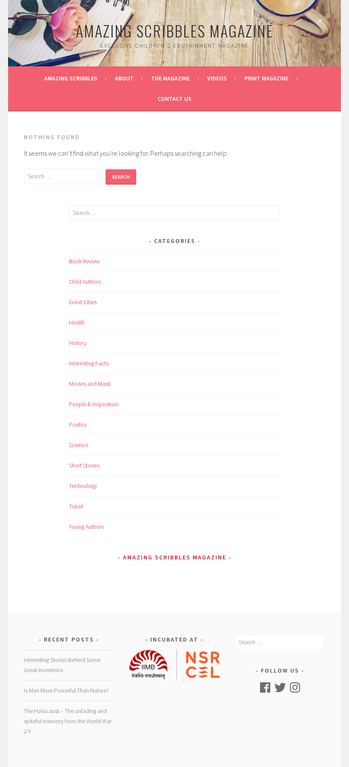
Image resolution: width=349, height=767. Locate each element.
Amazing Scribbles (70, 78)
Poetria (77, 424)
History (77, 343)
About (124, 78)
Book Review (84, 261)
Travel (76, 506)
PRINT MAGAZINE (266, 78)
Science (78, 445)
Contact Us (174, 99)
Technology (83, 486)
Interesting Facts (89, 363)
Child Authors (85, 281)
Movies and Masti (90, 384)
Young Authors (86, 526)
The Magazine (170, 78)
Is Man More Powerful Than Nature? (66, 690)
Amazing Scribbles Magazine (174, 30)
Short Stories (84, 465)
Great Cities (83, 302)
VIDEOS (217, 78)
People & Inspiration (93, 404)
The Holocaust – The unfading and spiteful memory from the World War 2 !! (68, 721)
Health (77, 322)
